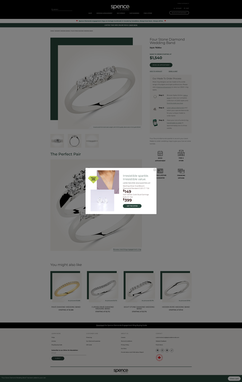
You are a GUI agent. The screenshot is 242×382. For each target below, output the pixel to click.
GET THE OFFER (132, 206)
